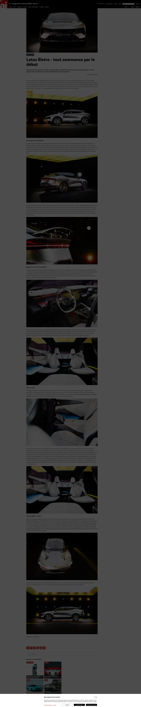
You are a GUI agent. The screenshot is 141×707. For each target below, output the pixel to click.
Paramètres (67, 705)
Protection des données (48, 705)
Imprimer (54, 705)
